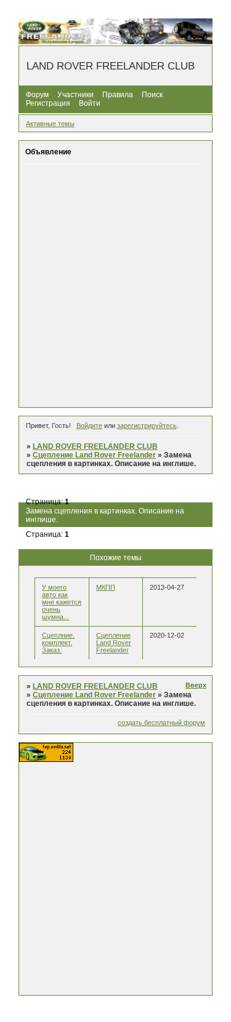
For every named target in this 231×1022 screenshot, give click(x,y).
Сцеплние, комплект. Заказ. (58, 643)
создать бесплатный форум (161, 722)
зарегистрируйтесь (147, 425)
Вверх (195, 685)
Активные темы (50, 123)
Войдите (89, 425)
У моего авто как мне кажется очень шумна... (61, 602)
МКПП (105, 587)
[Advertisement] (115, 285)
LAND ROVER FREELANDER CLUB (95, 446)
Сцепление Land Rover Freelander (94, 455)
